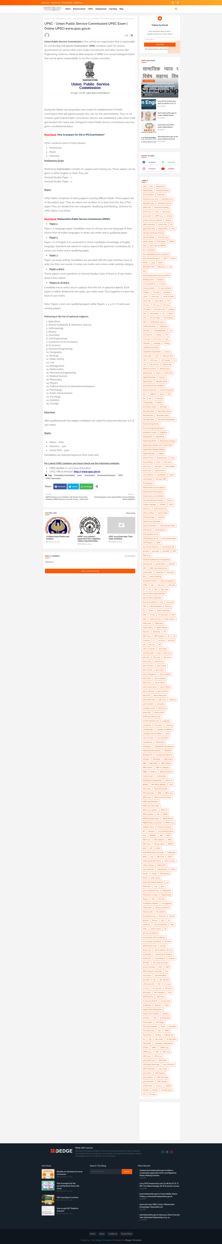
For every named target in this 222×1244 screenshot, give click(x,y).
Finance (169, 500)
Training (158, 1035)
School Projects (159, 958)
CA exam (162, 284)
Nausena (151, 831)
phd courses (155, 878)
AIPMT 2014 (159, 216)
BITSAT (145, 263)
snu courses (147, 975)
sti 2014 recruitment (150, 1001)
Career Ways (159, 301)
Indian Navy (159, 623)
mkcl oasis (147, 789)
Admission (161, 195)
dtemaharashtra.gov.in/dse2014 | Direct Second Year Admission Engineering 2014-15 (168, 140)
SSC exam (168, 988)
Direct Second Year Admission (154, 386)
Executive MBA (161, 479)
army (173, 229)
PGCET (145, 878)
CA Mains (146, 292)
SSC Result (147, 992)
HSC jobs (171, 585)
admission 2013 (167, 199)
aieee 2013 (166, 212)
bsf (170, 267)
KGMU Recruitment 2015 (151, 717)
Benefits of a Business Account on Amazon (69, 1173)
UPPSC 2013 (164, 1048)
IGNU (145, 615)
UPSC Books (162, 1060)
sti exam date (165, 1001)
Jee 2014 (161, 640)
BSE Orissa (162, 267)
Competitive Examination (64, 475)
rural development (160, 925)
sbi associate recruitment (152, 941)
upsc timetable (148, 1082)
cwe (144, 364)
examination (90, 475)
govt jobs (155, 551)
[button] (176, 8)
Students (158, 1005)
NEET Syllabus (159, 840)
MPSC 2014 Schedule (150, 801)
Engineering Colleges (167, 441)
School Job (147, 958)
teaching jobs (165, 1018)
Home (67, 9)
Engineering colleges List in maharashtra (157, 445)
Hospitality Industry (150, 581)
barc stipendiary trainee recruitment (156, 254)
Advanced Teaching (161, 207)
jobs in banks (147, 670)
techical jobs (147, 1022)
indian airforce (170, 619)
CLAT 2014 (157, 339)
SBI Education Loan (150, 946)
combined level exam (151, 347)
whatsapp (171, 162)
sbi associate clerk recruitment (154, 937)
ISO (174, 636)
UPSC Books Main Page (151, 1065)
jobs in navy (147, 683)
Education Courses (164, 411)
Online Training (148, 865)
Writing (155, 1090)
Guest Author (147, 572)
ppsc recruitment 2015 (151, 891)
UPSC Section (56, 468)
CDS (144, 318)
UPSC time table (162, 1077)
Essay (173, 458)
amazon (168, 220)
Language (166, 721)
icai (161, 602)
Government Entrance (106, 475)
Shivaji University (149, 967)
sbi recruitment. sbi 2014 (163, 950)
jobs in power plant (150, 687)
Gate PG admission (149, 526)
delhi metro (168, 373)
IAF (144, 589)
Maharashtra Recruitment (152, 751)
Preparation (167, 891)
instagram (152, 169)
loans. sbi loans (148, 738)
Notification (171, 852)
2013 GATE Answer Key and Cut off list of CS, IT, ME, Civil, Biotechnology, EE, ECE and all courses (167, 104)
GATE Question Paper (167, 526)
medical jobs (161, 776)
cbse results (154, 314)
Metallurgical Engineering (152, 780)
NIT (151, 848)
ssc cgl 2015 (157, 988)
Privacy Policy (67, 3)
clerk (167, 339)
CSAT (157, 356)
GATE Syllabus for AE (150, 534)
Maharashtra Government (164, 746)
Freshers (163, 504)
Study (166, 1005)
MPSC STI (164, 810)
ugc (150, 1039)
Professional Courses (150, 895)
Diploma (162, 377)
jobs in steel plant (160, 695)
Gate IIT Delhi (162, 513)
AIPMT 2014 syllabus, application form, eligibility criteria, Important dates (88, 539)
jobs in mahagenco (150, 674)
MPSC (159, 793)
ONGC (170, 857)
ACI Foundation (148, 195)
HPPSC (145, 585)
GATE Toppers (148, 543)
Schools (172, 958)
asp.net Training (148, 237)
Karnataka (160, 704)
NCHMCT (153, 835)
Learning (169, 725)
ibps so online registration (152, 598)
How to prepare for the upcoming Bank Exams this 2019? (68, 1185)
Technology (160, 1022)
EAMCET (159, 403)
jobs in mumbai (160, 678)
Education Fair (148, 415)
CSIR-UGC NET (167, 356)
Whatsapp (88, 487)
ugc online (159, 1039)
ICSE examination (155, 606)
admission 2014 (148, 203)
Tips (159, 1031)
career (145, 297)
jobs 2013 (167, 653)
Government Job (168, 547)
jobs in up (162, 700)
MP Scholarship (148, 793)
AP (171, 224)
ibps (156, 589)
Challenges (163, 326)
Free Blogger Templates (101, 1240)
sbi (165, 929)
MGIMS (145, 784)
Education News (149, 420)
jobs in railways (148, 691)
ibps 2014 (164, 589)
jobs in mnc (147, 678)
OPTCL (173, 869)
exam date (158, 466)
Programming (166, 895)
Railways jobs (148, 912)
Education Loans (162, 415)
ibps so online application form (154, 594)
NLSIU (158, 848)
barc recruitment (149, 250)
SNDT (168, 967)
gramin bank (160, 564)
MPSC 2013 (169, 793)
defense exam (164, 369)
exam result (147, 470)
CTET (144, 360)
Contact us (55, 3)
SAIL (172, 925)
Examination (64, 169)
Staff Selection (148, 997)
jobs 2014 (146, 657)
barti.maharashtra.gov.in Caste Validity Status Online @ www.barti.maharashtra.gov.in (158, 1195)
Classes (159, 335)
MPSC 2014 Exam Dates (162, 797)
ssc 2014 (167, 984)
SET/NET (146, 963)
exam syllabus (148, 475)
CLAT (167, 335)
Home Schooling (155, 577)
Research (162, 916)
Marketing (156, 759)
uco (144, 1039)
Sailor (145, 929)
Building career (148, 280)
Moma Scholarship (161, 789)
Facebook (61, 487)
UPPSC (154, 1048)
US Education (147, 1086)
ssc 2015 (146, 988)
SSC (159, 984)
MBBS (145, 772)
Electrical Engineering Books (153, 428)
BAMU (171, 241)
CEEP (144, 322)
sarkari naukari (155, 929)
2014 (151, 186)
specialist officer (161, 975)
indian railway (148, 627)
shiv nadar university (160, 963)
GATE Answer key (160, 509)
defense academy (149, 369)
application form (149, 229)
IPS (165, 632)
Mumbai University (164, 827)
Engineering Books (149, 441)
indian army (147, 623)
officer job (160, 857)
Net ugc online (159, 844)
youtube (171, 169)
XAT (144, 1094)
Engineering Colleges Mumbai (154, 449)
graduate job (147, 564)
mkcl (171, 784)
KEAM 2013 (162, 708)
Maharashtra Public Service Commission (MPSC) (83, 219)
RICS (162, 920)
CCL (163, 314)
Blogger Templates (133, 1240)
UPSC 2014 (147, 1056)
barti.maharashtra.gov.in (151, 258)
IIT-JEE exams (163, 615)
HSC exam (161, 585)
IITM (173, 615)
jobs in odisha (160, 683)
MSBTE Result (168, 818)
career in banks (168, 297)
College (167, 343)
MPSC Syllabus (148, 814)
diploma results (161, 381)
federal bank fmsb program (153, 492)
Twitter (74, 487)
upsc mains (163, 1069)
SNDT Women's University (152, 971)
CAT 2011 (146, 305)
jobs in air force (148, 666)
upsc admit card (149, 1060)
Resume (146, 920)
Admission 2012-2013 (150, 199)
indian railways (162, 627)
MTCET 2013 (169, 823)
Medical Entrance (166, 772)
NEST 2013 (146, 844)
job (160, 644)
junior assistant (148, 704)
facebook (152, 162)
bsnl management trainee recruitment (156, 275)
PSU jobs (161, 899)
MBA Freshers (148, 768)
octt (152, 857)
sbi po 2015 (147, 950)
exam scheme (160, 470)
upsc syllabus (148, 1077)
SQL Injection (164, 980)
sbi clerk (167, 941)
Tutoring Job (168, 1035)
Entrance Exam (79, 9)
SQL (154, 980)
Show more (130, 513)
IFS (144, 611)
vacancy (159, 1086)
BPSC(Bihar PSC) (149, 267)
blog (121, 9)
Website (146, 1090)
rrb (169, 920)
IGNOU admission (163, 611)
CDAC (171, 314)
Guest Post (78, 3)
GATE (171, 504)
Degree (158, 373)
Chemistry (146, 330)
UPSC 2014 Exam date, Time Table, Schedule (120, 538)
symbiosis (146, 1018)
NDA (161, 835)
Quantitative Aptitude (150, 903)
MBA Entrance (166, 763)
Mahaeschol (160, 742)
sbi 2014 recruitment (150, 933)
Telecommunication (150, 1026)
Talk (155, 1018)
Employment (101, 9)
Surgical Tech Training (151, 1014)
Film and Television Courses (153, 500)
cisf (170, 330)
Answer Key (162, 224)
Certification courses (157, 322)
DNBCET (153, 394)
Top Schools (147, 1035)
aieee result (147, 216)
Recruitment (160, 912)
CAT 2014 (166, 305)
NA (144, 831)
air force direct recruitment (152, 220)
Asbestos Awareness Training (153, 233)
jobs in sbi (146, 695)
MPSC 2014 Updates (150, 810)
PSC (153, 899)
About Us (45, 3)
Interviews (156, 632)
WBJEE (168, 1086)
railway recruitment (162, 908)
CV (174, 360)
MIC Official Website (158, 784)
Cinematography (160, 330)
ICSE (144, 606)
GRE (144, 568)
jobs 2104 (167, 657)
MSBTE (165, 814)
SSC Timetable (159, 992)
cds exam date (154, 318)
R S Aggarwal (167, 903)
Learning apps (148, 729)
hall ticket (170, 572)
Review (155, 920)
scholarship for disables (163, 954)
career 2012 (155, 297)
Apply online (163, 229)
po (167, 882)
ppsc (163, 886)
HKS (144, 577)
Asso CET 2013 (163, 237)
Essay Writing (148, 462)
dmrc (145, 394)
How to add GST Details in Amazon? (67, 1209)
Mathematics (168, 759)
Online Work (161, 865)
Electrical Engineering (151, 424)
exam (79, 475)
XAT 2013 (152, 1094)
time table (172, 1026)
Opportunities (162, 869)
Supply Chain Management (153, 1009)
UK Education (171, 1039)
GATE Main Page (149, 517)
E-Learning (159, 398)
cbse (144, 314)
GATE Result (147, 530)
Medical (153, 772)
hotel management (167, 581)
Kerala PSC (147, 712)
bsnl (144, 271)
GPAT (174, 551)
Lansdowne (147, 725)
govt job (146, 551)
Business (160, 280)
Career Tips (147, 301)
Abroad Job (160, 186)
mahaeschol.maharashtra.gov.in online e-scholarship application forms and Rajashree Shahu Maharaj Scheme (158, 1172)
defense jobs (147, 373)
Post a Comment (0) (90, 571)
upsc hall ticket (168, 1065)
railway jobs (147, 908)
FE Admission (147, 483)
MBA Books (154, 763)
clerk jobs (146, 343)
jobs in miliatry (165, 674)
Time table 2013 (148, 1031)
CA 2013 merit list (149, 284)
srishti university (148, 984)
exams (75, 420)
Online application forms (152, 861)
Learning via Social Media (152, 734)
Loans (167, 734)
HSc (152, 585)
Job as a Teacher (149, 649)
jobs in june (160, 670)
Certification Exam (149, 326)
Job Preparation (148, 653)
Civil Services (147, 335)
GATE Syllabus (160, 530)
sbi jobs (163, 946)
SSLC (170, 992)
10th (144, 186)
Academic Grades (162, 190)
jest (144, 644)
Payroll (154, 874)
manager (146, 759)
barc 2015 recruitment (158, 246)
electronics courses (150, 432)
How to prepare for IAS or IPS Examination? (81, 134)
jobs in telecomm (149, 700)
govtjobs (166, 551)
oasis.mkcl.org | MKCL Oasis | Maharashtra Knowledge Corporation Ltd (167, 128)
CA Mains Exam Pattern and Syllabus (57, 538)
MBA (144, 763)
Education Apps (148, 411)
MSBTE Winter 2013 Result (152, 823)
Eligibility (163, 432)
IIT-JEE (152, 615)
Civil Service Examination (74, 45)
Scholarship (147, 954)
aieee (157, 212)
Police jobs (147, 886)
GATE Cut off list (148, 513)
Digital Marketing (149, 377)
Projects (146, 899)
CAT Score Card (159, 309)
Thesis (163, 1026)
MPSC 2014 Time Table (151, 806)
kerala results (159, 712)
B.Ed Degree (161, 241)
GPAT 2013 (146, 555)
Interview (146, 632)
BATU (166, 258)
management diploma (164, 755)
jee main (171, 640)
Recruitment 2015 (149, 916)
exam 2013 (167, 462)
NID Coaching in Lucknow (67, 1197)
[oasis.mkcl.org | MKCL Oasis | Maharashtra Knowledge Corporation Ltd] (148, 128)
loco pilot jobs (163, 738)
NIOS (144, 848)
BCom (173, 258)
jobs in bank (161, 666)
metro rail (168, 780)
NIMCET (171, 844)
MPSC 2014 (147, 797)
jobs (159, 653)
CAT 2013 (156, 305)
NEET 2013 (146, 840)
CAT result (146, 309)
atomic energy (148, 241)
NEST (170, 840)
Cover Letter (147, 356)
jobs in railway (165, 687)
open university (148, 869)
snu (166, 971)
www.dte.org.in (166, 1090)
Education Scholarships (166, 420)
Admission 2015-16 (164, 203)
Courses (167, 352)
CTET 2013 (154, 360)
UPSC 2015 (158, 1056)
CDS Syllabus (168, 318)
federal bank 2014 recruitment (154, 487)
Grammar (171, 564)
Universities (147, 1043)
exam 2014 (147, 466)
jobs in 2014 (147, 661)
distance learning (166, 390)
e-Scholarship (148, 403)
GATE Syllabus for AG (150, 538)
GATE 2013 (146, 509)
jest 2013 (152, 644)
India (144, 619)
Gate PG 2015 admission (151, 521)
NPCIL (145, 857)
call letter (166, 292)
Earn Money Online (149, 407)
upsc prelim (147, 1073)
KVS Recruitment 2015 (151, 721)
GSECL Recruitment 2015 (158, 568)
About (101, 1234)
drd (169, 394)
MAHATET (168, 751)
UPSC (90, 9)
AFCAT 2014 (147, 212)
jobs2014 (172, 700)
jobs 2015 (156, 657)
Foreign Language (149, 504)
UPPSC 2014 (147, 1052)
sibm (160, 967)
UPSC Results (160, 1073)
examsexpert (147, 479)
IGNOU (150, 611)
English (161, 454)
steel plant (160, 997)
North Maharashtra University (153, 852)
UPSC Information (58, 19)
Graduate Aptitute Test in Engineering (156, 560)
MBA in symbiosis (162, 768)
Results (172, 916)
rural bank (146, 925)
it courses (146, 640)
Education (163, 407)
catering (171, 309)
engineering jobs (149, 454)
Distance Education (150, 390)
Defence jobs (167, 364)
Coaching (113, 9)
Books (160, 263)
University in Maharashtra (164, 1043)
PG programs (165, 874)
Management (147, 755)
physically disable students (153, 882)
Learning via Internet (164, 729)
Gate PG (161, 517)
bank (144, 246)
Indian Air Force (155, 619)
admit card (147, 207)
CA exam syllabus (164, 288)
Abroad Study (148, 190)
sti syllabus (147, 1005)
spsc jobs (146, 980)
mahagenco (147, 746)
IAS (150, 589)
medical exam (148, 776)
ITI (154, 640)
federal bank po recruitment (153, 496)
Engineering (160, 437)
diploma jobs (147, 381)
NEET (168, 835)
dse (144, 398)
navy (144, 835)
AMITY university (149, 224)
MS (158, 814)
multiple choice (148, 827)
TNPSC (166, 1031)
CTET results (165, 360)
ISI (169, 636)
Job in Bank (162, 649)
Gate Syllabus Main (169, 538)
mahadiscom (147, 742)
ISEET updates (159, 636)
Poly (155, 886)
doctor (162, 394)
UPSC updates (162, 1082)
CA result (156, 292)
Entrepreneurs (162, 458)
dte (150, 398)
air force (169, 216)
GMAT (158, 543)
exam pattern (170, 466)
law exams (159, 725)
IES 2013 (168, 606)
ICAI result (170, 602)
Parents (145, 874)
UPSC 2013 (166, 1052)
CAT (168, 301)
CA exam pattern (149, 288)
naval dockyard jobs (165, 831)
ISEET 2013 (147, 636)
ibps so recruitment (150, 602)
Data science (154, 364)
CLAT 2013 (146, 339)
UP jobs (145, 1048)
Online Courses (169, 861)
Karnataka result (149, 708)
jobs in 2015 (159, 661)
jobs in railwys (163, 691)
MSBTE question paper (151, 818)
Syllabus (165, 1014)
